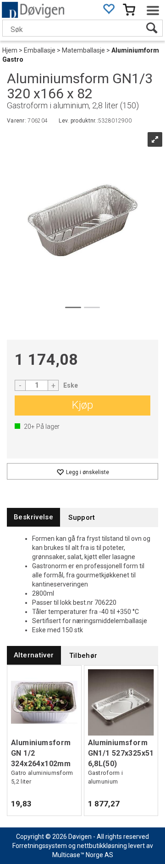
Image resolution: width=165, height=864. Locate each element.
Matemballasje (83, 50)
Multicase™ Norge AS (82, 855)
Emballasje (39, 50)
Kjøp (82, 405)
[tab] (33, 517)
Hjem (9, 50)
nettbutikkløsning (102, 845)
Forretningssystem (39, 845)
